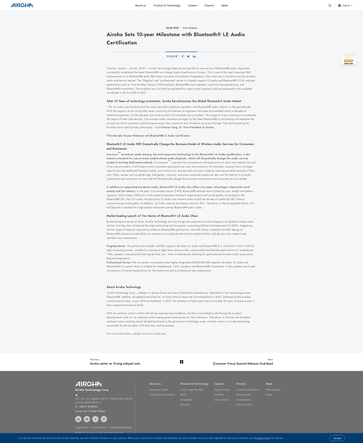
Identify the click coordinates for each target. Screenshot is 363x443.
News (224, 5)
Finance (209, 5)
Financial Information (248, 389)
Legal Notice (82, 427)
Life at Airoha (221, 399)
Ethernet (185, 404)
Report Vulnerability (120, 427)
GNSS (183, 394)
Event (269, 394)
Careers (192, 5)
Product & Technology (167, 5)
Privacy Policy (263, 438)
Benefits (219, 394)
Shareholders (243, 399)
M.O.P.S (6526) (244, 404)
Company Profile (159, 389)
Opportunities (222, 389)
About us (140, 5)
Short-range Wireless (192, 389)
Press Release (273, 389)
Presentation (243, 394)
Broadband (186, 399)
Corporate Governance (162, 394)
